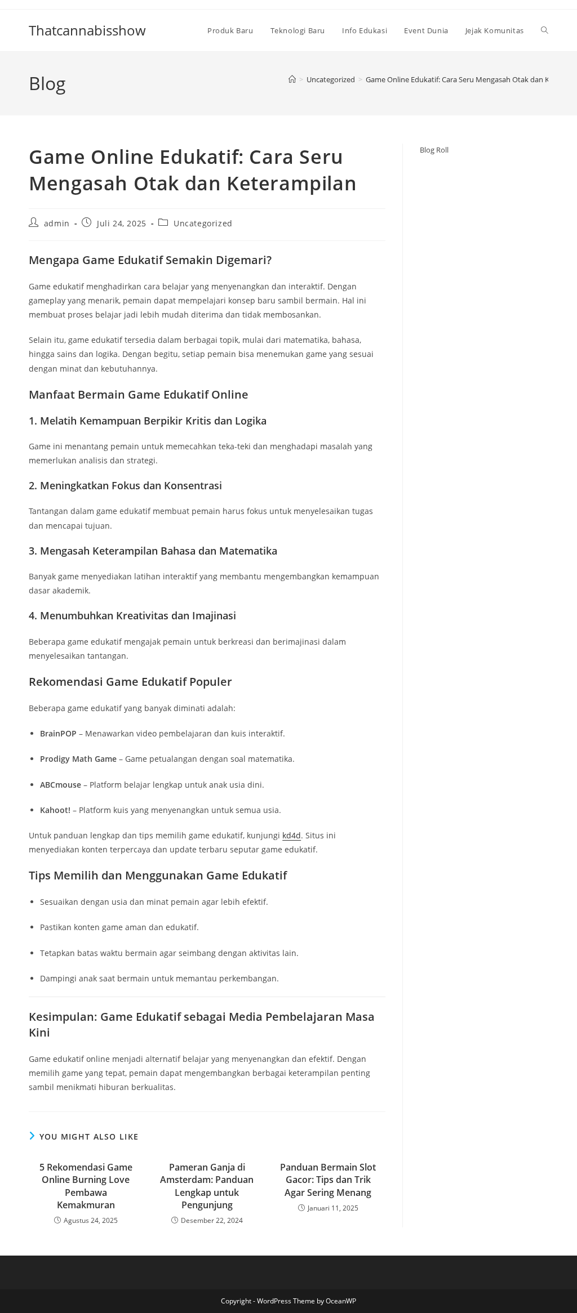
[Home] (292, 79)
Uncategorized (203, 223)
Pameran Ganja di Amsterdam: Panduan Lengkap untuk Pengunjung (207, 1186)
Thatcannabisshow (87, 30)
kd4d (291, 835)
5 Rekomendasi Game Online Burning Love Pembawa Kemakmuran (85, 1186)
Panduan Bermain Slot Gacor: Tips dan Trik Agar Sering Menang (328, 1180)
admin (57, 223)
